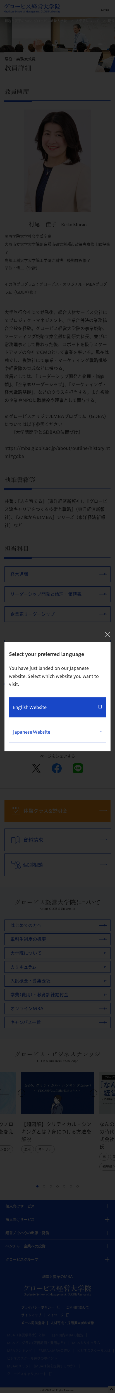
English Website (30, 707)
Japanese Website (31, 732)
